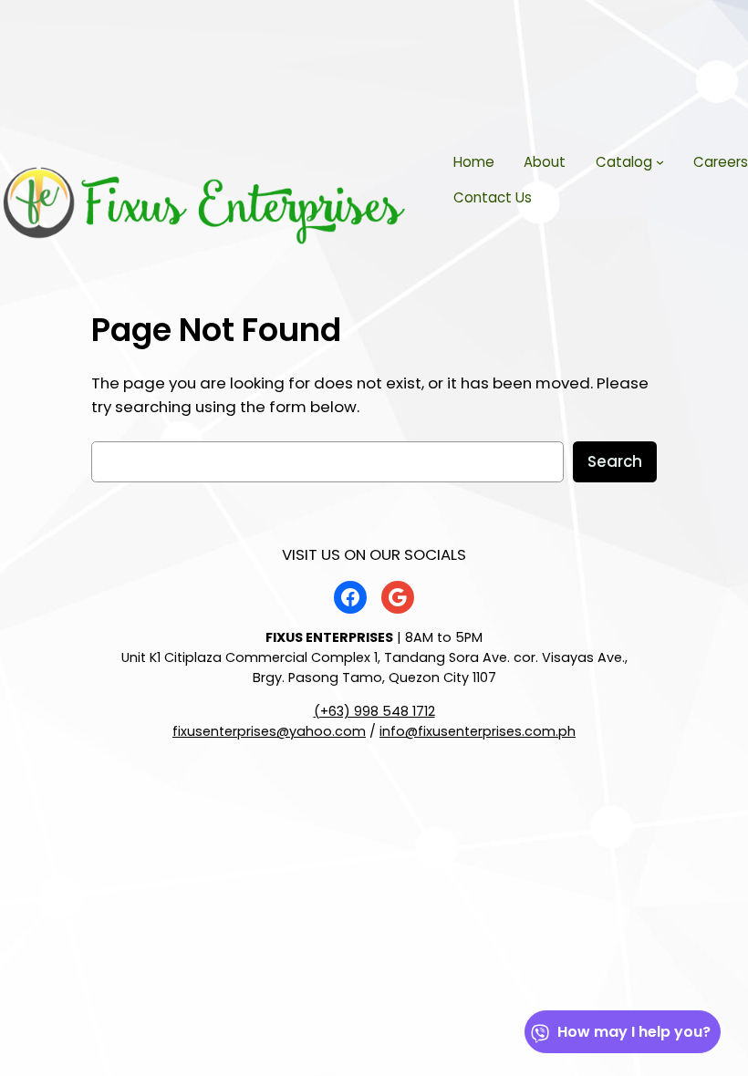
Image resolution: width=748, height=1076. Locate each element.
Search (614, 461)
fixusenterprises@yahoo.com (269, 731)
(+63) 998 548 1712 (374, 711)
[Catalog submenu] (660, 162)
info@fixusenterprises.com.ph (477, 731)
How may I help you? (634, 1031)
